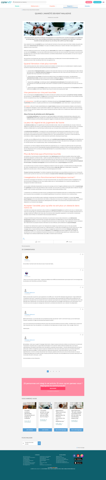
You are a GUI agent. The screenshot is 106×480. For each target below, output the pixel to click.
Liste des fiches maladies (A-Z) (61, 461)
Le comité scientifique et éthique (29, 462)
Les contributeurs (26, 461)
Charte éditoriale (43, 458)
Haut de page (81, 447)
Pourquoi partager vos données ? (29, 457)
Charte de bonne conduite (44, 459)
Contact (41, 463)
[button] (18, 6)
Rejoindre (88, 2)
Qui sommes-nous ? (26, 456)
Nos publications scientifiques (28, 463)
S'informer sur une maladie (61, 458)
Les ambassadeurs (26, 459)
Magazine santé (59, 456)
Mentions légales (43, 460)
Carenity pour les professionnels (45, 464)
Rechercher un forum (60, 457)
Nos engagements (26, 464)
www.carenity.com (38, 468)
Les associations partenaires (28, 460)
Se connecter (97, 2)
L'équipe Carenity (26, 458)
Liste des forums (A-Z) (60, 460)
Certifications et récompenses (45, 456)
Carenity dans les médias (44, 457)
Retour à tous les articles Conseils (31, 9)
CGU (40, 461)
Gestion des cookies (43, 462)
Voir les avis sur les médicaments (62, 459)
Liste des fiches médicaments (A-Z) (62, 462)
